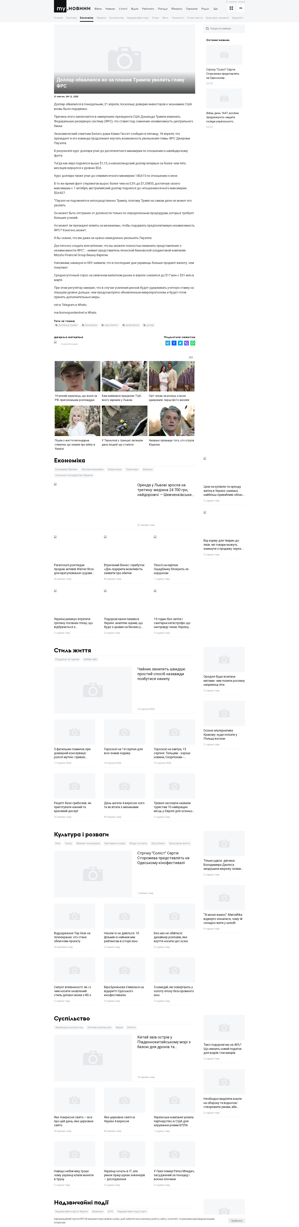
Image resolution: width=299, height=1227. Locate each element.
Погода (162, 9)
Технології (177, 17)
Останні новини (218, 40)
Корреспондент (70, 344)
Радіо (205, 9)
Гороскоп (192, 9)
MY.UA (61, 6)
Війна (98, 9)
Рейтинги (148, 9)
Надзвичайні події (138, 17)
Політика (71, 17)
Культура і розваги (217, 17)
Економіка (86, 17)
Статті (123, 9)
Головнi (58, 17)
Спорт (155, 17)
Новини (79, 8)
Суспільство (116, 17)
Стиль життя (195, 17)
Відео (134, 9)
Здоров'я (237, 17)
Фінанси (176, 9)
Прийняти (236, 1220)
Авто (165, 17)
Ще (216, 9)
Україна (101, 17)
